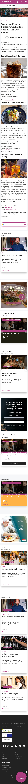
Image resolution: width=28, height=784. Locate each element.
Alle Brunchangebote (5, 479)
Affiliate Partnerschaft (6, 767)
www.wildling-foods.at (10, 209)
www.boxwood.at (9, 99)
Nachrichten (11, 412)
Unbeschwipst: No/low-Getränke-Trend (10, 655)
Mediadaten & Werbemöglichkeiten (9, 776)
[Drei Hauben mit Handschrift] (14, 244)
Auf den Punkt (7, 248)
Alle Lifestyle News (5, 549)
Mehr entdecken (4, 437)
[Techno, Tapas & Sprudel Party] (14, 324)
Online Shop (17, 758)
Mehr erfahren (5, 270)
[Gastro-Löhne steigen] (14, 682)
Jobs (20, 415)
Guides (3, 754)
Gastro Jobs (4, 758)
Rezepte (10, 415)
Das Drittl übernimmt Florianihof (10, 374)
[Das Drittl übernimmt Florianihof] (14, 362)
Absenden (14, 422)
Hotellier (17, 754)
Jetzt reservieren (14, 463)
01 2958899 (8, 98)
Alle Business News (5, 597)
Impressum (12, 775)
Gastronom (17, 752)
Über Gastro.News (6, 775)
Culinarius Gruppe (5, 765)
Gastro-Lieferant (18, 756)
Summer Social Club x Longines (13, 569)
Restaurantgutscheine (6, 771)
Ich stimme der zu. (15, 425)
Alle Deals (3, 315)
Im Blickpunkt (7, 647)
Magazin (3, 752)
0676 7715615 (8, 150)
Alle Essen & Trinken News (7, 353)
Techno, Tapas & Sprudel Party (11, 333)
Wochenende (11, 5)
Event (3, 566)
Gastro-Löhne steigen (10, 694)
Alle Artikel (3, 235)
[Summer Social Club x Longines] (14, 558)
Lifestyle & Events (8, 562)
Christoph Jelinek (16, 37)
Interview (4, 651)
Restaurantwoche (5, 769)
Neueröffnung (7, 366)
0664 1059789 (8, 207)
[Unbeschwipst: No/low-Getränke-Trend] (14, 643)
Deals (20, 412)
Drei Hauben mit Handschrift (13, 255)
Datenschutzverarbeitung (17, 425)
